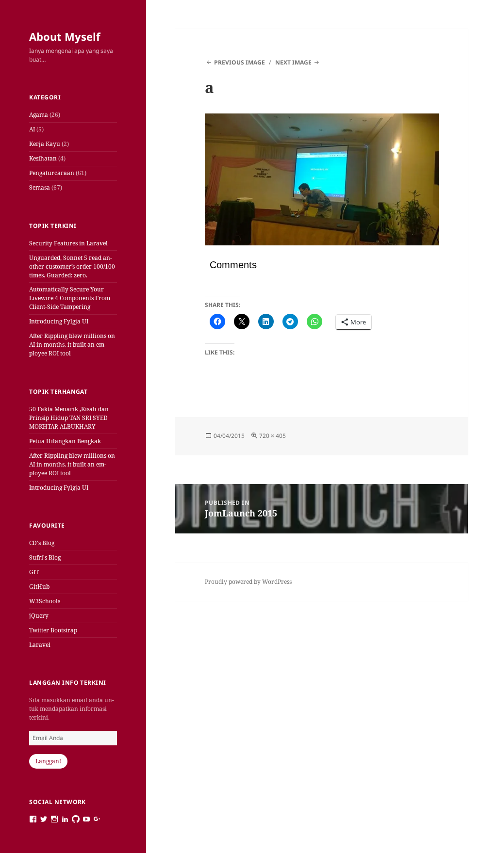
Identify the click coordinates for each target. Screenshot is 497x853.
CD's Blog (41, 543)
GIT (34, 572)
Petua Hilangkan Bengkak (65, 441)
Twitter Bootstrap (53, 630)
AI (32, 129)
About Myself (64, 36)
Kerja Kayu (44, 144)
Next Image (293, 62)
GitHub (39, 586)
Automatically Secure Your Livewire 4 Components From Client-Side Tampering (69, 298)
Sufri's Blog (45, 557)
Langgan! (48, 761)
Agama (38, 115)
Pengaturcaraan (51, 173)
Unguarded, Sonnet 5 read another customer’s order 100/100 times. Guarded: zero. (72, 266)
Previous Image (239, 62)
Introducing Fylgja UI (58, 321)
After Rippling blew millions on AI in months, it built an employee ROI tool (72, 344)
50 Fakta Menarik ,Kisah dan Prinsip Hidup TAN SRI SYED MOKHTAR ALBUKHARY (69, 418)
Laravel (39, 645)
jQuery (39, 616)
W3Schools (44, 601)
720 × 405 (272, 436)
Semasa (39, 187)
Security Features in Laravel (68, 243)
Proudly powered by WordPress (248, 582)
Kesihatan (43, 158)
